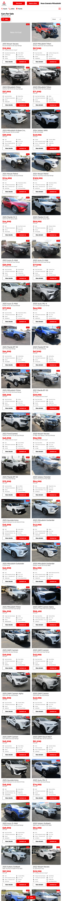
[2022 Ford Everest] (15, 422)
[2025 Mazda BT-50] (15, 335)
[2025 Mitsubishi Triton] (15, 378)
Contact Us (22, 61)
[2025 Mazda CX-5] (15, 205)
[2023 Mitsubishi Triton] (46, 32)
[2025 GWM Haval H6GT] (46, 725)
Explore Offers (33, 3)
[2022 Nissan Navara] (46, 855)
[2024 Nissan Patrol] (15, 162)
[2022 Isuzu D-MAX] (15, 248)
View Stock (19, 3)
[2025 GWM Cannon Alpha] (46, 595)
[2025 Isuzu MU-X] (46, 292)
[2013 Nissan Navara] (15, 32)
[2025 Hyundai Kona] (15, 508)
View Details (9, 61)
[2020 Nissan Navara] (46, 422)
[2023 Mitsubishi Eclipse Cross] (15, 118)
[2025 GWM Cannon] (15, 638)
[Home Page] (4, 3)
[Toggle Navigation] (60, 9)
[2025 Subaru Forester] (46, 465)
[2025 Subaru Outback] (46, 811)
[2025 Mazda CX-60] (46, 205)
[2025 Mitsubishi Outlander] (46, 508)
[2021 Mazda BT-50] (46, 378)
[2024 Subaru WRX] (46, 118)
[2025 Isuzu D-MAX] (46, 248)
